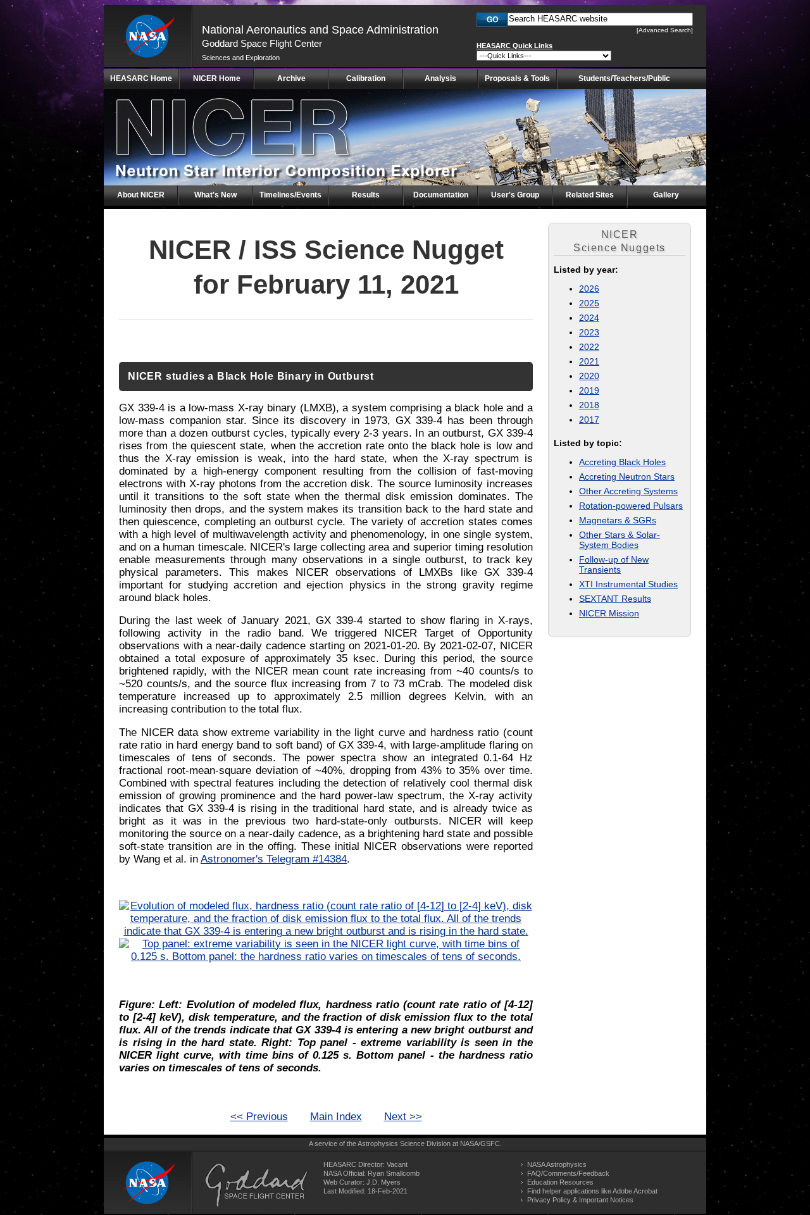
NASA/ (470, 1143)
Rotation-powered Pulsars (631, 506)
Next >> (403, 1117)
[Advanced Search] (665, 30)
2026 (589, 289)
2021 (589, 361)
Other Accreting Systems (628, 491)
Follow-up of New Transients (614, 564)
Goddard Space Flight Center (262, 43)
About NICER (141, 194)
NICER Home (216, 78)
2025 (589, 303)
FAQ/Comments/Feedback (568, 1173)
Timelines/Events (290, 194)
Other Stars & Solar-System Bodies (619, 540)
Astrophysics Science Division (404, 1143)
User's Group (515, 194)
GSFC (490, 1143)
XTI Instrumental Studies (628, 584)
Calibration (365, 78)
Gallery (666, 194)
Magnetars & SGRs (617, 520)
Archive (291, 78)
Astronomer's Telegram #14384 (274, 859)
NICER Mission (609, 613)
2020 (589, 376)
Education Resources (560, 1182)
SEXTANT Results (615, 599)
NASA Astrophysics (557, 1164)
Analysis (440, 78)
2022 (589, 347)
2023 (589, 332)
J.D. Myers (383, 1182)
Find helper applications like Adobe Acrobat (592, 1191)
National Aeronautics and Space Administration (320, 29)
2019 (589, 390)
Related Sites (590, 194)
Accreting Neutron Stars (627, 476)
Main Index (336, 1117)
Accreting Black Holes (622, 462)
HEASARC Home (141, 78)
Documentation (440, 194)
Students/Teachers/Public (624, 78)
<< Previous (259, 1117)
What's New (215, 194)
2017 (589, 419)
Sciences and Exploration (241, 57)
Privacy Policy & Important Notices (580, 1200)
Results (366, 194)
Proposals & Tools (517, 78)
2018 (589, 405)
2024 (589, 318)
